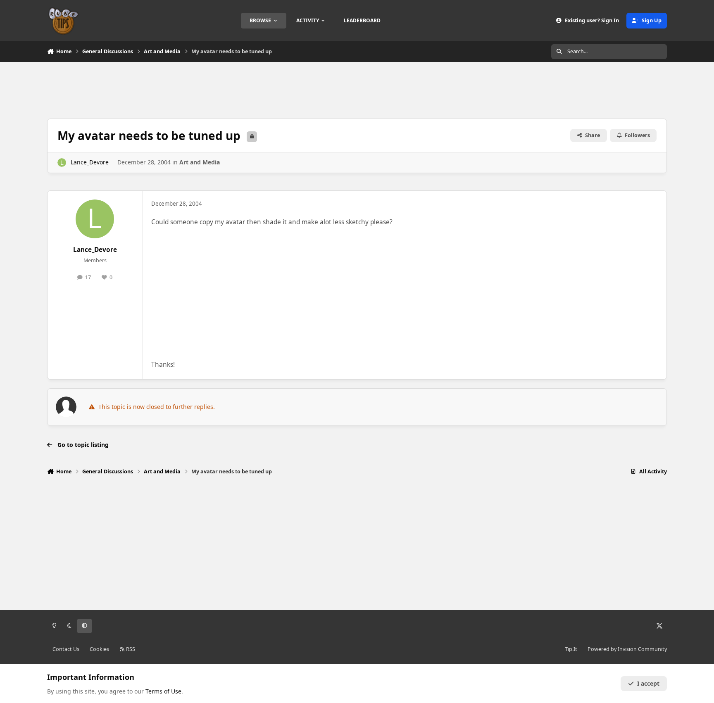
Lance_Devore (90, 162)
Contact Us (65, 649)
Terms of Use (163, 691)
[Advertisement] (357, 89)
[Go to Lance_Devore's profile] (61, 162)
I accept (648, 683)
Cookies (99, 649)
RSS (130, 649)
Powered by (627, 649)
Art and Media (199, 162)
